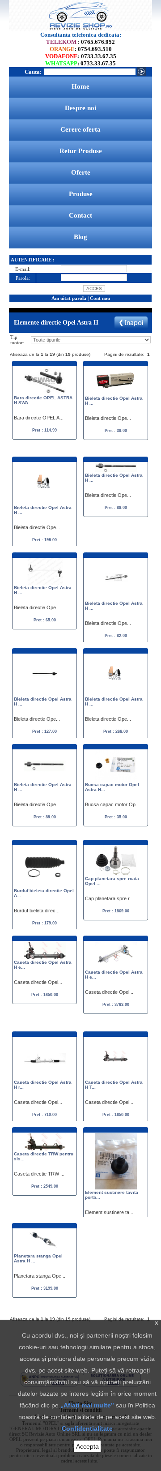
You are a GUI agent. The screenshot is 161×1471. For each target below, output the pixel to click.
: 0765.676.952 (80, 41)
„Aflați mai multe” (87, 1405)
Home (80, 86)
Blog (80, 236)
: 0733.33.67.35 (80, 56)
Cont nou (100, 298)
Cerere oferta (80, 129)
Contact (80, 215)
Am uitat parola (68, 298)
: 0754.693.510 (81, 49)
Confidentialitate (87, 1428)
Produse (81, 193)
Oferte (80, 172)
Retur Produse (80, 150)
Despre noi (80, 107)
